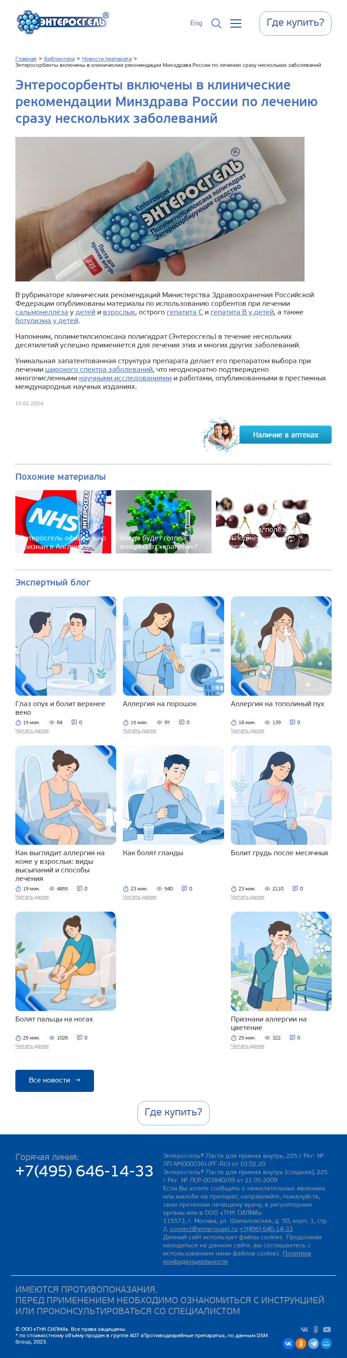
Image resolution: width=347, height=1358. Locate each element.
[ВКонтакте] (288, 1343)
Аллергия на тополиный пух (277, 704)
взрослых (119, 312)
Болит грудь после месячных (279, 853)
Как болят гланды (153, 853)
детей (85, 312)
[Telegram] (313, 1343)
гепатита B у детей (242, 312)
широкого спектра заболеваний (99, 370)
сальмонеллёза (41, 312)
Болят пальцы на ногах (54, 1019)
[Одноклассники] (300, 1343)
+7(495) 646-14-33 (84, 1172)
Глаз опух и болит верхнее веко (60, 708)
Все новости (54, 1080)
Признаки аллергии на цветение (269, 1024)
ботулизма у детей (46, 321)
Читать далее (32, 731)
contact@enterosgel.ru (204, 1229)
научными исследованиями (125, 378)
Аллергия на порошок (160, 704)
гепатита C (185, 312)
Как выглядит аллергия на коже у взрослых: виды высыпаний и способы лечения (60, 866)
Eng (196, 23)
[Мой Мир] (326, 1343)
